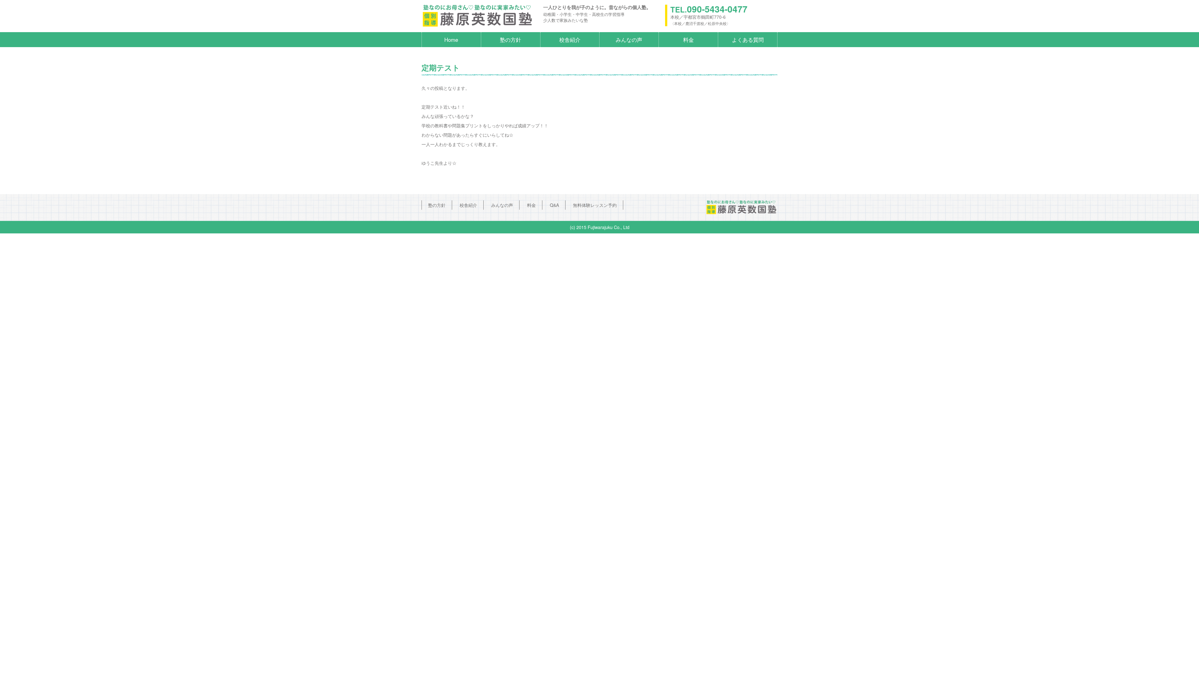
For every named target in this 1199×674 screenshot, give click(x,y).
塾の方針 (510, 39)
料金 (688, 39)
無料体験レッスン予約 (595, 205)
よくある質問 (748, 39)
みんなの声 (629, 39)
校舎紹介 (569, 39)
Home (451, 39)
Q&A (554, 205)
